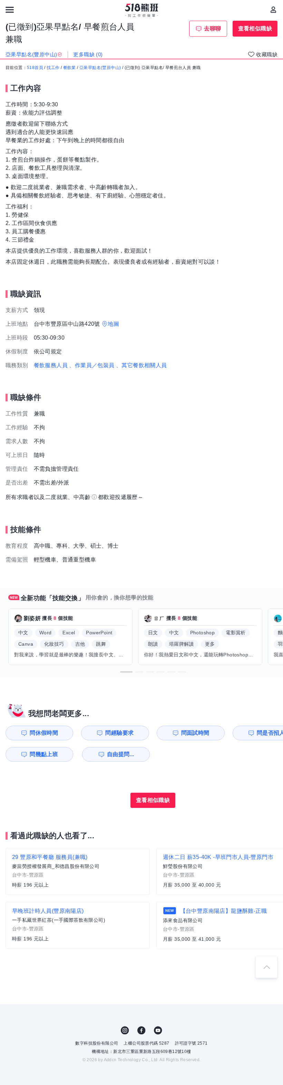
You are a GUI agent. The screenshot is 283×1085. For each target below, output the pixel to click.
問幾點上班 (44, 754)
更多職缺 (88, 54)
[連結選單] (10, 10)
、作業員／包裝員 (91, 365)
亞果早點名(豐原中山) (100, 67)
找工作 (53, 67)
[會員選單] (273, 10)
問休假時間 (44, 733)
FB (141, 1030)
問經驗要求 (119, 733)
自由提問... (120, 754)
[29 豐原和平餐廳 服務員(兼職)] (77, 871)
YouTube (158, 1030)
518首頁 (35, 67)
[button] (126, 672)
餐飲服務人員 (51, 365)
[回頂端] (266, 967)
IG (125, 1030)
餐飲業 (69, 67)
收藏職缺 (266, 54)
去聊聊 (212, 28)
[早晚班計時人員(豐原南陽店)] (77, 925)
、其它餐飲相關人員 (141, 365)
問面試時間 (195, 733)
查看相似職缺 (255, 28)
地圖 (113, 324)
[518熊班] (141, 10)
